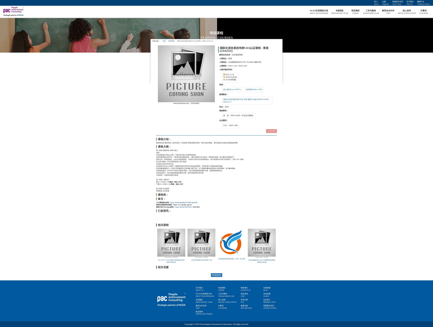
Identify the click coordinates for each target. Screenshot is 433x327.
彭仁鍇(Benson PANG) (232, 89)
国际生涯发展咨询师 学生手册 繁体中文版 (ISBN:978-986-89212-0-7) (246, 100)
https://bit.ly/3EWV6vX (183, 207)
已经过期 (272, 131)
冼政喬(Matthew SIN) (254, 89)
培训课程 (171, 41)
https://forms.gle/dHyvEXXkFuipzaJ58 (184, 202)
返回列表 (217, 275)
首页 (164, 41)
